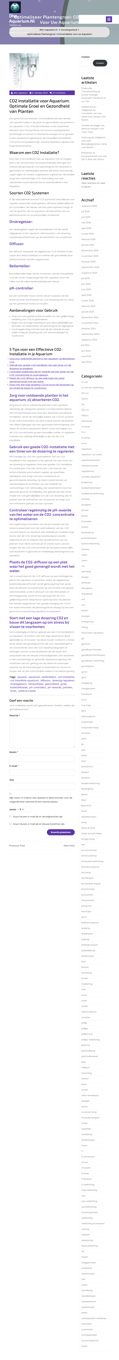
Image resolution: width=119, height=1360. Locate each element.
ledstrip (85, 939)
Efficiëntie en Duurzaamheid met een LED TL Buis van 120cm (94, 156)
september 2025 (90, 267)
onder (84, 1006)
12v (82, 404)
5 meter (85, 437)
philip (84, 1022)
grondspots (87, 666)
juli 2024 (85, 345)
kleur (83, 799)
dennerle (86, 571)
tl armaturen (88, 1156)
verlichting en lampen (93, 1223)
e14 (83, 599)
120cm (84, 398)
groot (84, 671)
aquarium (34, 677)
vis (82, 1251)
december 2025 (90, 250)
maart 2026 (87, 233)
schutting (86, 1073)
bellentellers (49, 677)
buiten (84, 526)
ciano (84, 560)
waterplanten (88, 1301)
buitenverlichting (90, 543)
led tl (84, 917)
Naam (13, 752)
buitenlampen (89, 538)
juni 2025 (86, 283)
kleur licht (86, 805)
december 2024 (90, 317)
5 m (83, 432)
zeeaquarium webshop (93, 1318)
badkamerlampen (91, 487)
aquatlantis (87, 471)
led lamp (86, 872)
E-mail (14, 766)
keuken (85, 772)
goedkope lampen (91, 649)
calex (84, 554)
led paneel (87, 894)
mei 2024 (86, 356)
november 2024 (89, 322)
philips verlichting (90, 1039)
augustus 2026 (89, 205)
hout (83, 699)
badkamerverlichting (92, 493)
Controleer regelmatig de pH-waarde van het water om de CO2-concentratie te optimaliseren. (41, 373)
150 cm (85, 409)
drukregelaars (18, 684)
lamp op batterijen (91, 833)
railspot (85, 1067)
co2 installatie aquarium (24, 680)
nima (84, 995)
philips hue (87, 1033)
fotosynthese (35, 684)
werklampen (88, 1307)
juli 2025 (85, 278)
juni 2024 (86, 350)
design (85, 577)
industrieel (87, 721)
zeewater (86, 1323)
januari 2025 (87, 311)
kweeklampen (88, 816)
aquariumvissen (89, 465)
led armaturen (89, 850)
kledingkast (87, 788)
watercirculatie (27, 691)
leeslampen (87, 955)
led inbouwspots (90, 866)
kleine (84, 794)
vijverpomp (87, 1240)
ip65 (83, 738)
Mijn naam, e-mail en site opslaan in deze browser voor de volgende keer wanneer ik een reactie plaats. (40, 799)
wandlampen (88, 1295)
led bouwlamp (89, 855)
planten (67, 687)
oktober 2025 (88, 261)
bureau (85, 549)
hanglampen (88, 688)
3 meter (85, 426)
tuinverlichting (89, 1206)
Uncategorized (89, 1212)
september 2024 (90, 334)
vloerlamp (86, 1268)
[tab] (109, 19)
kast (83, 761)
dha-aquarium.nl (22, 18)
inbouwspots (88, 716)
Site (11, 779)
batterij (85, 499)
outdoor (85, 1017)
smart (84, 1089)
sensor (85, 1078)
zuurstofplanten (90, 1340)
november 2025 (89, 255)
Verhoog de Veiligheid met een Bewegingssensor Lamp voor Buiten (94, 142)
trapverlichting (89, 1190)
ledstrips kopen (89, 944)
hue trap (86, 705)
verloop (85, 1229)
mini (83, 989)
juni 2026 (85, 217)
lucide (84, 978)
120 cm (85, 393)
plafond (85, 1045)
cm (83, 565)
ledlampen (87, 933)
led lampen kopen (91, 883)
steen (84, 1123)
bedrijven (86, 504)
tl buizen (86, 1167)
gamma (85, 643)
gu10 (83, 677)
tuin (83, 1195)
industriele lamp (90, 727)
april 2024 (86, 361)
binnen (85, 510)
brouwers (86, 521)
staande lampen (90, 1117)
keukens (85, 777)
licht (83, 961)
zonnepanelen (89, 1334)
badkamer (87, 482)
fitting (84, 627)
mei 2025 (86, 289)
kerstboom (87, 766)
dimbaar (86, 582)
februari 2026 (88, 239)
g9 (82, 638)
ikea (83, 710)
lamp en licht (88, 827)
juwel (84, 755)
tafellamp (86, 1134)
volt (83, 1279)
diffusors (45, 680)
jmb (83, 749)
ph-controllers (37, 687)
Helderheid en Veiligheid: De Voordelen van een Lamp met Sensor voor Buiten (93, 113)
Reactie (14, 715)
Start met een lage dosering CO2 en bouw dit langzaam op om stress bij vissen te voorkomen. (41, 386)
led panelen (87, 900)
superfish (86, 1128)
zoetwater (87, 1329)
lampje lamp (88, 839)
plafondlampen (89, 1056)
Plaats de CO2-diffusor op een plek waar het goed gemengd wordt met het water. (36, 380)
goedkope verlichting (92, 660)
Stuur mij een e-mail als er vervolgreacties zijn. (38, 816)
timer (13, 691)
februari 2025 (88, 306)
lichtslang (86, 972)
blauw (84, 515)
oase (84, 1000)
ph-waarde (54, 687)
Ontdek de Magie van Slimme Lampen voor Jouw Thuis (92, 128)
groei (63, 684)
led (83, 844)
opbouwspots (89, 1011)
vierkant (85, 1234)
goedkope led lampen (93, 655)
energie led (87, 621)
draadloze (86, 593)
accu (84, 443)
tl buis (84, 1162)
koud (84, 811)
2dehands (86, 421)
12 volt (84, 382)
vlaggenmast (88, 1262)
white (84, 1312)
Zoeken (85, 56)
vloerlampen (88, 1273)
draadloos (86, 588)
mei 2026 (86, 222)
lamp (84, 822)
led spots (86, 905)
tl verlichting (87, 1184)
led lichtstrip (88, 889)
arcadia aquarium (91, 476)
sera (83, 1084)
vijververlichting (89, 1245)
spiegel (85, 1100)
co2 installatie (66, 677)
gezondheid (52, 684)
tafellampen (88, 1139)
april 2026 (86, 228)
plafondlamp (88, 1050)
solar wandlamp (90, 1095)
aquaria (22, 677)
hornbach (86, 694)
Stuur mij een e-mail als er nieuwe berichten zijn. (39, 823)
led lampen (87, 877)
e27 (83, 604)
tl (82, 1151)
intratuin (85, 733)
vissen (84, 1256)
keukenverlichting (90, 783)
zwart (84, 1346)
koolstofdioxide (18, 687)
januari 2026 (87, 244)
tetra (84, 1145)
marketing (86, 983)
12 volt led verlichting (92, 387)
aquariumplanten (90, 460)
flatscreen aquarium (92, 632)
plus (83, 1061)
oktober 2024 (88, 328)
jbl (82, 744)
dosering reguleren (63, 680)
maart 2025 (87, 300)
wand (84, 1284)
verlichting (86, 1217)
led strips (86, 911)
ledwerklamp (88, 950)
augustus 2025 (89, 272)
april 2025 (86, 295)
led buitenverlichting (92, 861)
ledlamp (85, 928)
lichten (85, 967)
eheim (84, 610)
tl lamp (85, 1173)
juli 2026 (85, 211)
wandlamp (87, 1290)
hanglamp (86, 682)
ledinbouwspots (90, 922)
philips (84, 1028)
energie (85, 616)
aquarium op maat (91, 454)
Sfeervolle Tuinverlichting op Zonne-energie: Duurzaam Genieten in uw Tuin (93, 95)
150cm (84, 415)
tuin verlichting (89, 1201)
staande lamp (89, 1112)
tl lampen (86, 1178)
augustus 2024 (89, 339)
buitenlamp (87, 532)
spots (84, 1106)
